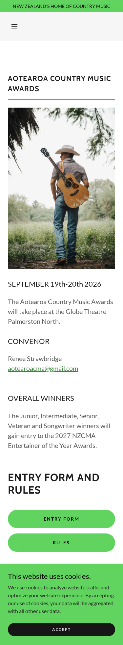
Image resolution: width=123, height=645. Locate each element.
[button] (14, 26)
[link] (61, 52)
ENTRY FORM (61, 519)
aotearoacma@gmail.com (43, 368)
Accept (61, 629)
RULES (61, 542)
